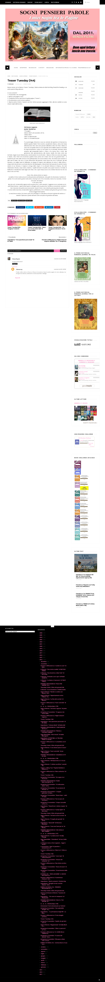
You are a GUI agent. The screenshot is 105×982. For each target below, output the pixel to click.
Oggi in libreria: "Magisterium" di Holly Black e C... (54, 925)
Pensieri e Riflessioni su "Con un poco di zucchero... (52, 799)
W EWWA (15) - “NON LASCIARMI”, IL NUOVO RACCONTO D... (53, 874)
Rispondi (15, 263)
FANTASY (29, 2)
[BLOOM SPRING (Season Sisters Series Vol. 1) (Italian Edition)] (88, 410)
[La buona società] (76, 375)
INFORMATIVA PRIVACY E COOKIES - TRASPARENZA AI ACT (73, 67)
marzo (43, 962)
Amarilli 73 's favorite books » (90, 423)
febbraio (43, 965)
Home (8, 76)
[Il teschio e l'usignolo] (76, 381)
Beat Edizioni (15, 76)
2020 (41, 646)
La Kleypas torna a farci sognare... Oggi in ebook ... (53, 843)
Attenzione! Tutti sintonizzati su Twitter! (53, 906)
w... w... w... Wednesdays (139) (49, 706)
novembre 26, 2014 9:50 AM (60, 258)
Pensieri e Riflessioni (80, 114)
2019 (41, 648)
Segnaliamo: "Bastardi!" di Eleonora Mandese (51, 823)
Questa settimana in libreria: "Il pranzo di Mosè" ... (53, 893)
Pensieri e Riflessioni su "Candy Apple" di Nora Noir (53, 810)
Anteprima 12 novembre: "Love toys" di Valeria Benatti (52, 856)
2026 (41, 633)
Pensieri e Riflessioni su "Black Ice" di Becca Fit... (54, 850)
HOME (16, 67)
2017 (41, 653)
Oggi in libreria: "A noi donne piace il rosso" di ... (53, 748)
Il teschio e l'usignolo (83, 378)
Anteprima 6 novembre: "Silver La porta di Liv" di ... (53, 929)
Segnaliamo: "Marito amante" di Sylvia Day (53, 881)
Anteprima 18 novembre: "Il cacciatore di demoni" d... (53, 788)
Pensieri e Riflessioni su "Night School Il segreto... (52, 716)
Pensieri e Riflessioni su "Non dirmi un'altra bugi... (53, 863)
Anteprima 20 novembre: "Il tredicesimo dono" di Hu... (52, 785)
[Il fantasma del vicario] (85, 420)
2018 (41, 650)
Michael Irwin (82, 379)
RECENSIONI (32, 67)
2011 (41, 974)
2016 (41, 655)
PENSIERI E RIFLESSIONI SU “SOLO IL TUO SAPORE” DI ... (52, 900)
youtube (87, 98)
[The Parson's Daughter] (82, 415)
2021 (41, 644)
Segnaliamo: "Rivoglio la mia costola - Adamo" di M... (52, 884)
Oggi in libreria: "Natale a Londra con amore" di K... (52, 692)
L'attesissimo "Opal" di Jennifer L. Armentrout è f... (51, 847)
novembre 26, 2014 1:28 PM (60, 269)
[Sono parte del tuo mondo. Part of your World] (88, 415)
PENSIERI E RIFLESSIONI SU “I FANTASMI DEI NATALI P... (53, 728)
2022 (41, 642)
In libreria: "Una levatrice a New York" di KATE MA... (52, 673)
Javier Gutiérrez (23, 76)
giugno (43, 956)
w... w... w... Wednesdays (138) (49, 758)
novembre (44, 664)
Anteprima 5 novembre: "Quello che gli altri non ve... (53, 921)
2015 (41, 657)
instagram (87, 87)
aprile (43, 960)
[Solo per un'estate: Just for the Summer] (92, 415)
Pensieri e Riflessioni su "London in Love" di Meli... (53, 666)
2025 (41, 635)
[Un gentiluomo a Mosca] (76, 410)
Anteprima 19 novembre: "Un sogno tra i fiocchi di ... (52, 777)
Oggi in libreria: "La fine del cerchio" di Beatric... (52, 699)
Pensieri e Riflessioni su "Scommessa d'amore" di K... (52, 878)
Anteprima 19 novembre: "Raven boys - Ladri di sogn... (54, 796)
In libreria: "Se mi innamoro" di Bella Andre (53, 689)
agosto (43, 951)
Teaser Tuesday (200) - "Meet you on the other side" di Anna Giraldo (37, 229)
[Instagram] (72, 2)
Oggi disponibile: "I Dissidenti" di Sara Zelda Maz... (54, 840)
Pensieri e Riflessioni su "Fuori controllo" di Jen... (53, 703)
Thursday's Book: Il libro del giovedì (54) (52, 813)
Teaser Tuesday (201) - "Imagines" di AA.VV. (14, 228)
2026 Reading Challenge (84, 438)
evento (77, 117)
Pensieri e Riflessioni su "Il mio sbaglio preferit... (52, 916)
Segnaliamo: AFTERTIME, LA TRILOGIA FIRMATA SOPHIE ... (52, 738)
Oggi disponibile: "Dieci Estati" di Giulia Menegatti (52, 735)
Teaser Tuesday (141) (47, 919)
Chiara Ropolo (16, 259)
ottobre (43, 947)
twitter (87, 94)
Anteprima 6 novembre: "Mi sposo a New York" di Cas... (53, 939)
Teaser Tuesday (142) (47, 854)
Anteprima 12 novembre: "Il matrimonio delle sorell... (54, 871)
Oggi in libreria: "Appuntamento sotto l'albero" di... (52, 696)
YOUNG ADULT (38, 2)
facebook (63, 250)
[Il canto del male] (76, 420)
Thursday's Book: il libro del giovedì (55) (52, 745)
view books (92, 446)
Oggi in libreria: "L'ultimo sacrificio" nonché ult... (53, 764)
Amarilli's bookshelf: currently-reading (86, 361)
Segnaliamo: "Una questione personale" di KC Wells (53, 722)
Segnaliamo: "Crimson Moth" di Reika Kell (53, 725)
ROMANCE (8, 2)
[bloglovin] (80, 2)
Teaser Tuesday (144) (47, 719)
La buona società (83, 371)
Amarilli (81, 440)
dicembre (44, 661)
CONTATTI (41, 67)
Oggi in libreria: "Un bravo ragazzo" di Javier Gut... (54, 709)
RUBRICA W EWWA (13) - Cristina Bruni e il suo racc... (54, 943)
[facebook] (74, 2)
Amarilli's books (81, 403)
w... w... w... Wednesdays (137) (49, 833)
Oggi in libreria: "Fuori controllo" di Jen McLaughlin (52, 751)
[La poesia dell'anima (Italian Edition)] (79, 410)
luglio (43, 953)
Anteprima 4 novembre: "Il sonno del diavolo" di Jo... (51, 936)
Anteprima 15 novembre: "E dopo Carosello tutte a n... (53, 803)
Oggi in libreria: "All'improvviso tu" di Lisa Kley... (53, 761)
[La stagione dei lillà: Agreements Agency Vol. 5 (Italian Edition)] (88, 420)
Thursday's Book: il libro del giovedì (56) (52, 687)
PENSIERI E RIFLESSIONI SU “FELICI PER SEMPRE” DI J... (51, 684)
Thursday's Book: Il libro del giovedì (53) (52, 890)
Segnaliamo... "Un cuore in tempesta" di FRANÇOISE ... (52, 897)
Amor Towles (81, 373)
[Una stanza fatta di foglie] (82, 410)
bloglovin (87, 81)
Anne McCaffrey (82, 366)
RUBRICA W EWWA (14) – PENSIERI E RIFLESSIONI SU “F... (51, 887)
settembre (44, 949)
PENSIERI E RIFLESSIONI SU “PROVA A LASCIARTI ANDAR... (51, 731)
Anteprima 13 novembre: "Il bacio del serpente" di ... (51, 860)
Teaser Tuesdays (33, 76)
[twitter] (76, 2)
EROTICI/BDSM (55, 2)
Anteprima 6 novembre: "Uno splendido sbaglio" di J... (52, 908)
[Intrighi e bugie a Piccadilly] (92, 420)
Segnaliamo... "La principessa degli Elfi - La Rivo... (53, 912)
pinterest (87, 92)
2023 (41, 639)
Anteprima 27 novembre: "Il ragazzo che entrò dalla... (52, 712)
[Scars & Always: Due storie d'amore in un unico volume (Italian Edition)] (79, 415)
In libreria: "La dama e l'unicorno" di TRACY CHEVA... (53, 680)
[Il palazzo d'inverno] (79, 420)
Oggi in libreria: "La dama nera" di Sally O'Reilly (52, 836)
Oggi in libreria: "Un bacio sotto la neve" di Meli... (53, 816)
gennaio (43, 967)
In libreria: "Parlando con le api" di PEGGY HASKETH (53, 677)
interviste (88, 117)
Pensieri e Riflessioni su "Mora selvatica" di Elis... (53, 772)
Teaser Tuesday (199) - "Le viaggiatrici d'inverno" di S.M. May (56, 229)
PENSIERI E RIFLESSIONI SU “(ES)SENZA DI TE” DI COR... (53, 755)
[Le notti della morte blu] (82, 420)
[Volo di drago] (76, 369)
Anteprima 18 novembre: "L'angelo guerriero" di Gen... (51, 792)
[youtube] (78, 2)
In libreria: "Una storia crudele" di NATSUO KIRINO (53, 670)
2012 (41, 972)
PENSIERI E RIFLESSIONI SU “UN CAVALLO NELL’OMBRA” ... (52, 830)
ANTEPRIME (23, 67)
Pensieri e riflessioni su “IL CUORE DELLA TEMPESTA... (52, 932)
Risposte (15, 266)
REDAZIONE (50, 67)
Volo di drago (81, 365)
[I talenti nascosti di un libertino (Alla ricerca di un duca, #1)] (76, 415)
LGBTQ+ (47, 2)
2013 (41, 970)
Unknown (18, 269)
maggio (43, 958)
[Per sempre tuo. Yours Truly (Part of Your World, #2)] (95, 415)
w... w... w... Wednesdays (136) (49, 903)
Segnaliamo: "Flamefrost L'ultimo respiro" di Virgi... (54, 806)
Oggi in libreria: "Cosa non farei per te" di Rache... (53, 827)
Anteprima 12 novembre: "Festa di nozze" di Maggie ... (54, 867)
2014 (41, 659)
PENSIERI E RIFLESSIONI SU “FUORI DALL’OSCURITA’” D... (50, 781)
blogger (57, 250)
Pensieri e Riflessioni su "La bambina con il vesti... (53, 742)
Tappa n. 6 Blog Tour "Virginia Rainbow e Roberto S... (53, 768)
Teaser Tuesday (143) (47, 775)
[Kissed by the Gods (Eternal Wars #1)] (85, 410)
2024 (41, 637)
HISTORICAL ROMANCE (19, 2)
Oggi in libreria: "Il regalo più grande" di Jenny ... (52, 819)
